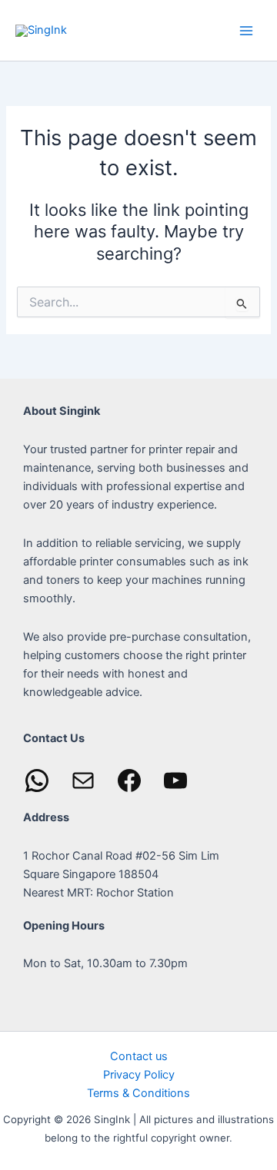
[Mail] (83, 780)
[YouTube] (175, 780)
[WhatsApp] (37, 780)
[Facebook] (129, 780)
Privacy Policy (139, 1075)
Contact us (139, 1056)
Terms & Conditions (138, 1093)
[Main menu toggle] (246, 30)
